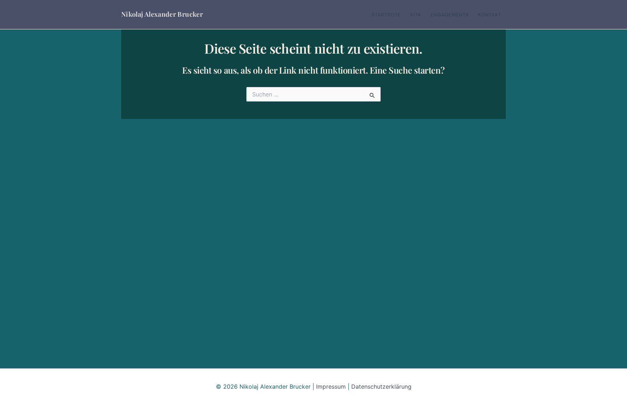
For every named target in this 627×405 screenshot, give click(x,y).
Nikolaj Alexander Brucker (162, 14)
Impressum (331, 386)
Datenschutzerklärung (381, 386)
